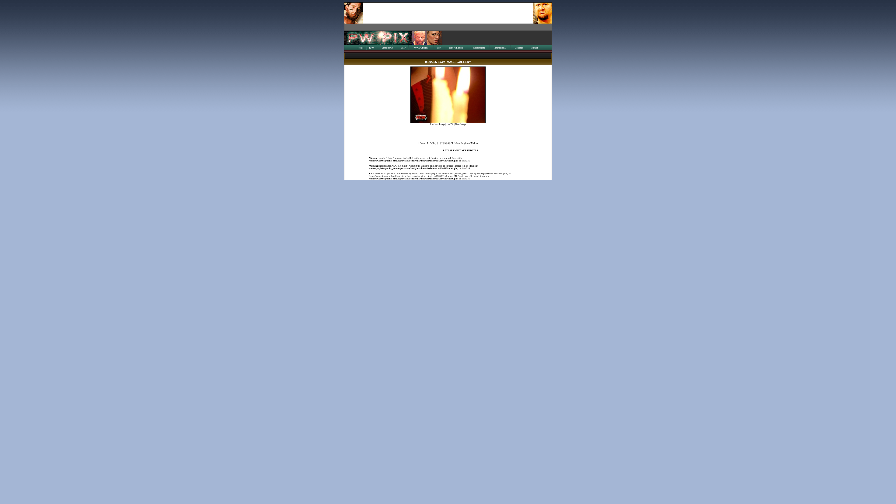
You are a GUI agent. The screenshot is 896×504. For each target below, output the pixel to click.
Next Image (460, 124)
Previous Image (437, 124)
